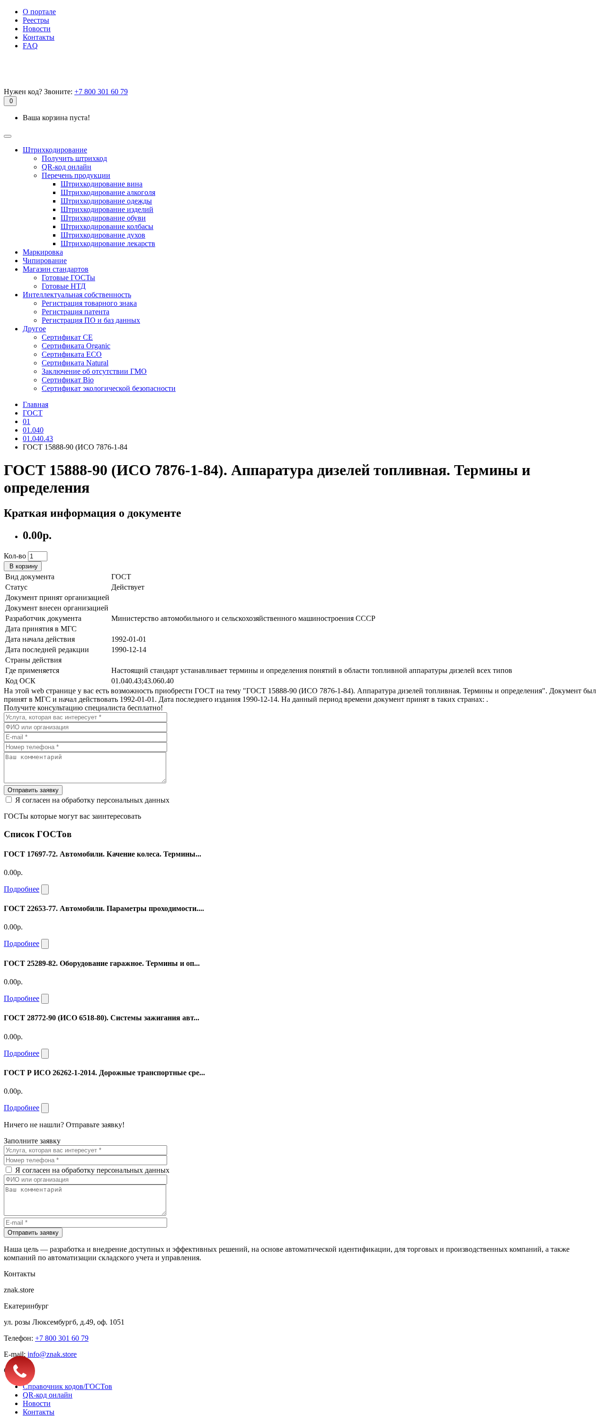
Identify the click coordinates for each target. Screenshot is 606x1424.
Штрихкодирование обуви (103, 218)
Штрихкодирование (55, 150)
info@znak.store (52, 1354)
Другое (34, 329)
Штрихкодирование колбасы (107, 226)
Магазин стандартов (56, 269)
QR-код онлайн (66, 167)
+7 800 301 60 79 (101, 92)
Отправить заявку (33, 790)
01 (26, 421)
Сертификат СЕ (67, 337)
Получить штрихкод (74, 158)
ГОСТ (33, 413)
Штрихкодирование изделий (107, 209)
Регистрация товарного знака (89, 303)
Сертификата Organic (76, 346)
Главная (35, 404)
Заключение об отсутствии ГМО (94, 371)
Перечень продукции (76, 175)
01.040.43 (38, 438)
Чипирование (45, 260)
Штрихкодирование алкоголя (108, 192)
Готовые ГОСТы (68, 278)
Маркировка (43, 252)
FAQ (30, 46)
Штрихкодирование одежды (106, 201)
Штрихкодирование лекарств (108, 243)
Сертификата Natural (75, 363)
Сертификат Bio (68, 380)
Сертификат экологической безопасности (109, 388)
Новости (37, 29)
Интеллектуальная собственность (77, 295)
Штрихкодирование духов (103, 235)
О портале (39, 12)
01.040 (33, 430)
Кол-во (15, 556)
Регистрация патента (75, 312)
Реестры (36, 20)
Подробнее (21, 889)
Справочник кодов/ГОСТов (67, 1386)
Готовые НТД (64, 286)
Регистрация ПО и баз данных (91, 320)
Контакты (38, 37)
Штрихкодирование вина (102, 184)
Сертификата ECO (72, 354)
